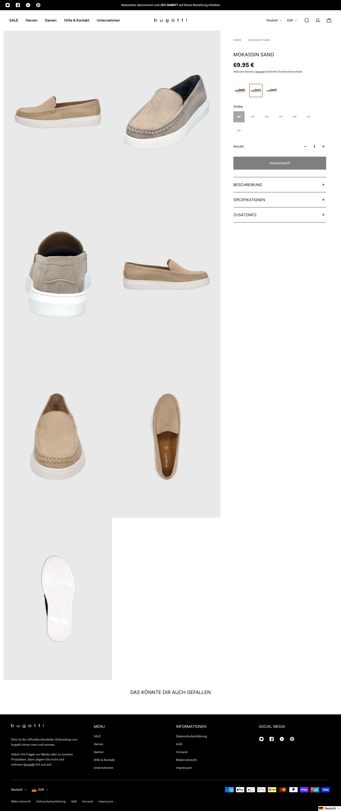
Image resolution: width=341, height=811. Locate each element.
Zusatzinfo (244, 214)
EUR (41, 789)
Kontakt (29, 764)
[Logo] (170, 20)
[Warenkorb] (329, 20)
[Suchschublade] (306, 20)
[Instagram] (8, 5)
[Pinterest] (38, 5)
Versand (260, 72)
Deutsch (17, 789)
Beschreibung (247, 184)
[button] (329, 808)
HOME (237, 39)
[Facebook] (18, 5)
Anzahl (238, 146)
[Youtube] (28, 5)
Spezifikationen (249, 199)
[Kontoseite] (317, 20)
